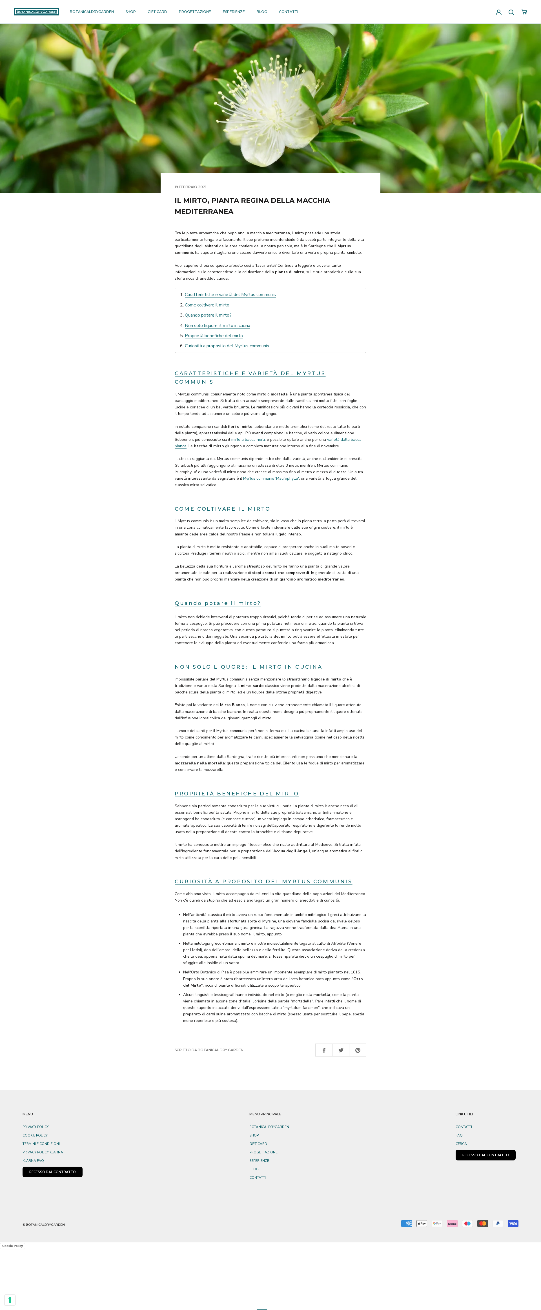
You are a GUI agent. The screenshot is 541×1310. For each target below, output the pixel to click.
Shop (131, 12)
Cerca (461, 1144)
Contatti (288, 12)
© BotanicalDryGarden (44, 1225)
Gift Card (157, 12)
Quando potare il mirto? (208, 315)
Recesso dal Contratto (52, 1172)
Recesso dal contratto (485, 1155)
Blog (262, 12)
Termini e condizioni (41, 1144)
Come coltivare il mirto (207, 305)
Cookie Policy (35, 1135)
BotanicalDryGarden (92, 12)
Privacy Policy (36, 1127)
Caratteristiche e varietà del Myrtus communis (230, 295)
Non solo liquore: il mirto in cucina (217, 326)
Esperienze (234, 12)
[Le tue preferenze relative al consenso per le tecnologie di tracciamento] (10, 1300)
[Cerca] (512, 12)
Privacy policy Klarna (43, 1152)
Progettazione (195, 12)
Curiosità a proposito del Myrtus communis (227, 346)
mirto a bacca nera (248, 439)
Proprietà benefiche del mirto (214, 336)
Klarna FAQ (33, 1160)
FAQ (459, 1135)
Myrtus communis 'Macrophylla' (271, 478)
